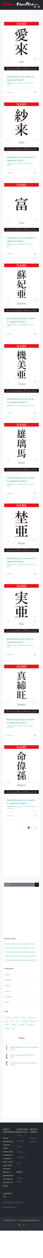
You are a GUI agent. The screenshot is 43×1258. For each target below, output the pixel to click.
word (13, 1028)
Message (8, 980)
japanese (24, 83)
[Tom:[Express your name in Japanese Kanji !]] (21, 207)
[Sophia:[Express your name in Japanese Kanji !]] (21, 288)
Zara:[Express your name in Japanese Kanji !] (20, 948)
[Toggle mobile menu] (39, 7)
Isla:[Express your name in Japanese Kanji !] (20, 944)
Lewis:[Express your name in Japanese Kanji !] (24, 1064)
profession (30, 1025)
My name (30, 163)
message (25, 1021)
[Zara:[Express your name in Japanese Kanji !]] (21, 127)
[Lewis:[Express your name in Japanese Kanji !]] (6, 1063)
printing (21, 1025)
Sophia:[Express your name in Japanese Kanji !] (21, 956)
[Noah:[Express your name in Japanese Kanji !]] (21, 528)
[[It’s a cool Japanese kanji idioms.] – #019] (6, 1055)
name (32, 83)
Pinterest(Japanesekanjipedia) (13, 1202)
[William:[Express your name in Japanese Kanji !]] (6, 1047)
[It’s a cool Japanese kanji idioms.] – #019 (23, 1056)
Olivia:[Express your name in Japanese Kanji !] (21, 960)
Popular (21, 1038)
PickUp (7, 991)
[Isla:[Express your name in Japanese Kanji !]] (21, 46)
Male (18, 1021)
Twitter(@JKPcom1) (9, 1207)
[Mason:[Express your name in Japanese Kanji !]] (21, 769)
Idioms (7, 975)
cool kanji (24, 726)
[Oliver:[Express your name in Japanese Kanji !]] (21, 447)
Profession (9, 997)
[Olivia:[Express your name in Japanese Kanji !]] (21, 368)
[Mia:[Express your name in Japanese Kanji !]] (21, 608)
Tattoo (8, 85)
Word (7, 1002)
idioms (24, 1017)
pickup (14, 1025)
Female (16, 1017)
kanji (29, 83)
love (12, 1021)
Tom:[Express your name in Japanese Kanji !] (20, 952)
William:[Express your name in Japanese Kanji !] (24, 1048)
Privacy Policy (20, 1179)
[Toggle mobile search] (35, 7)
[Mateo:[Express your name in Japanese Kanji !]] (21, 689)
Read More (10, 92)
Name (15, 83)
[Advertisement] (21, 853)
